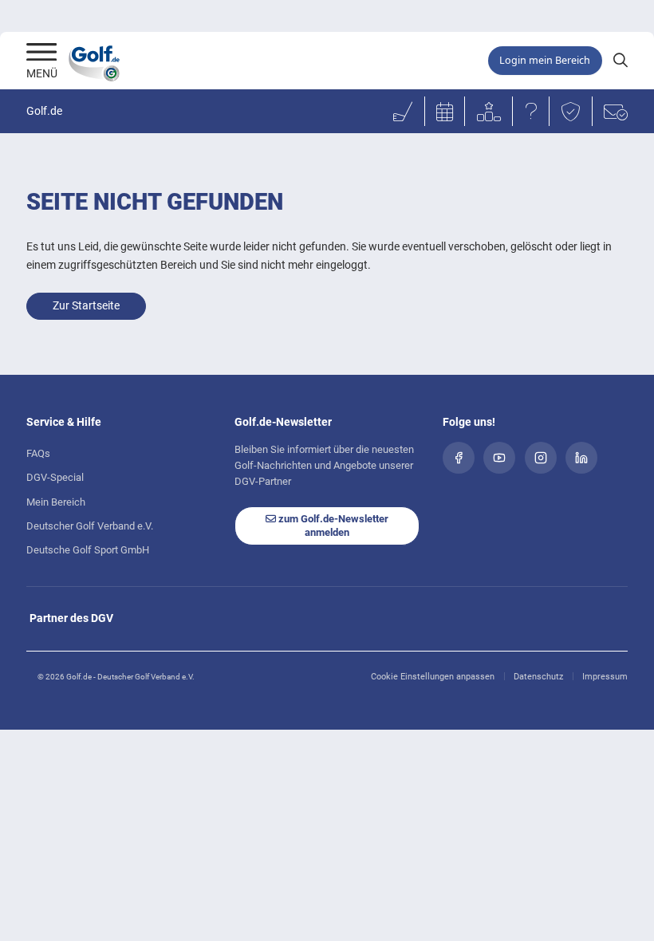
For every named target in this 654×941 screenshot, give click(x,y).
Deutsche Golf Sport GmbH (87, 550)
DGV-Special (55, 477)
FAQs (38, 453)
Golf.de (44, 111)
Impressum (605, 676)
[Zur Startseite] (41, 53)
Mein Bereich (55, 502)
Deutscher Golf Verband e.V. (89, 526)
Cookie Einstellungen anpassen (432, 676)
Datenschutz (538, 676)
